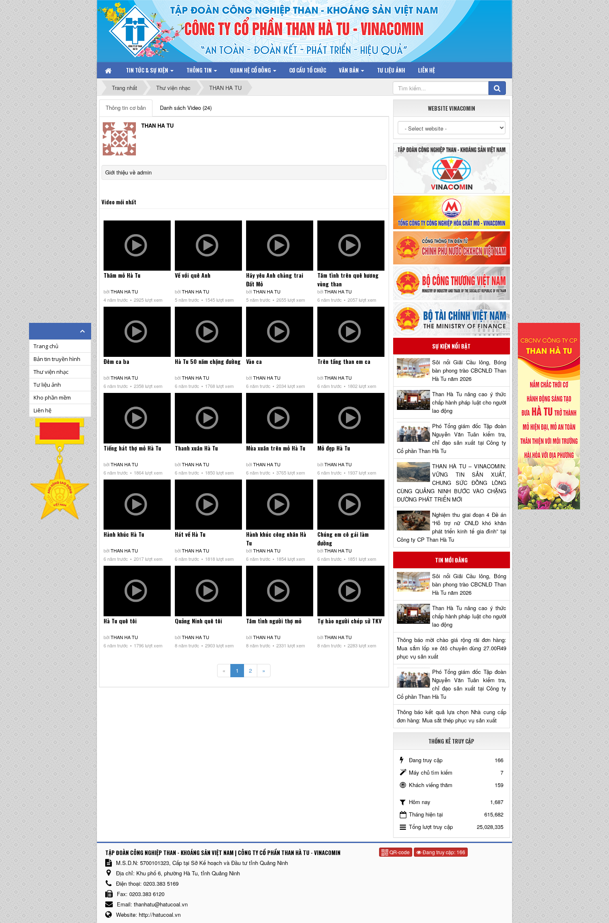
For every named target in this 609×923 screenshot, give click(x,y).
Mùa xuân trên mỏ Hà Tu (275, 447)
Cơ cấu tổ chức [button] (307, 70)
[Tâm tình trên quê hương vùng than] (350, 245)
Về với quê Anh (192, 275)
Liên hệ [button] (426, 70)
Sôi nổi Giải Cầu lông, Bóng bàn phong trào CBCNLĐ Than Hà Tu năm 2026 (469, 370)
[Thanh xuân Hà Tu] (208, 418)
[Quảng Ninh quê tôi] (208, 591)
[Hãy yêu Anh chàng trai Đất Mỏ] (279, 245)
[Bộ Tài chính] (451, 318)
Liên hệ (42, 410)
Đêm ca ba (116, 361)
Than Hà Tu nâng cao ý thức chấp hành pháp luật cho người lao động (469, 402)
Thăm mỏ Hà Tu (122, 275)
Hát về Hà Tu (190, 534)
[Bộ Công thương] (451, 282)
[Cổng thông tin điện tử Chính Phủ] (451, 247)
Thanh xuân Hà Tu (196, 447)
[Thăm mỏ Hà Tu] (137, 245)
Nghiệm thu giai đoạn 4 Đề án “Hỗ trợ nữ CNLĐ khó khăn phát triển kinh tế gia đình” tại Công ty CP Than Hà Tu (451, 527)
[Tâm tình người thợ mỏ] (279, 591)
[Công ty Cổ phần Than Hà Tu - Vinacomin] (141, 29)
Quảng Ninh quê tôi (198, 620)
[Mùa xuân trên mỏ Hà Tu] (279, 418)
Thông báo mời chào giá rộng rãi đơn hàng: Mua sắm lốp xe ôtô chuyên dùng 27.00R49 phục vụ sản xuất (451, 648)
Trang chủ (46, 346)
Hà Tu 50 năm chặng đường (208, 361)
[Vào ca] (279, 332)
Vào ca (254, 361)
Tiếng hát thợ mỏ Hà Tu (132, 447)
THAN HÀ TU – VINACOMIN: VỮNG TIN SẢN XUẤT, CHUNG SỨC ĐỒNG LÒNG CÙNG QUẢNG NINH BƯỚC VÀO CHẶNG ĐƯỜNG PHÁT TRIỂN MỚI (451, 482)
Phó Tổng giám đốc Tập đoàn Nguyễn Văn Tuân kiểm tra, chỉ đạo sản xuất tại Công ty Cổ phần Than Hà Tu (451, 438)
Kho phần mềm (52, 397)
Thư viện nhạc (51, 371)
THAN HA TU (124, 291)
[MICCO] (451, 212)
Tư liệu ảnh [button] (391, 70)
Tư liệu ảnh (47, 384)
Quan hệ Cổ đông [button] (251, 70)
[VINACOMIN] (451, 168)
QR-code (399, 851)
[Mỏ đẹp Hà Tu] (350, 418)
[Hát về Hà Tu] (208, 505)
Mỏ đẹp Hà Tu (333, 447)
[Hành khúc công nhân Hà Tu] (279, 505)
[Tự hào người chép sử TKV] (350, 591)
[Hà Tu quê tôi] (137, 591)
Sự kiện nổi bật (451, 346)
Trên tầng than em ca (343, 361)
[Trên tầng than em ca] (350, 332)
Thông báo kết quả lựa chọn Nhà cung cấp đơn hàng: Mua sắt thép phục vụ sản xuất (451, 716)
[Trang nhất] (109, 70)
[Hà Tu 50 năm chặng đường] (208, 332)
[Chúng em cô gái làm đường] (350, 505)
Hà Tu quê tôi (120, 620)
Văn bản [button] (349, 70)
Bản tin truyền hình (57, 359)
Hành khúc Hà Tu (124, 534)
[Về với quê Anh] (208, 245)
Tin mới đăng (451, 560)
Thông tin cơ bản (126, 107)
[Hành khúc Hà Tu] (137, 505)
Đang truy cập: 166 (443, 851)
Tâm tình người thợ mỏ (274, 620)
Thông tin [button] (199, 70)
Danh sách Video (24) (186, 107)
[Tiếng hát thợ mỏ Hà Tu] (137, 418)
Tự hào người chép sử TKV (349, 620)
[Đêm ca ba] (137, 332)
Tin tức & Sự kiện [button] (147, 70)
